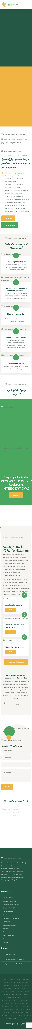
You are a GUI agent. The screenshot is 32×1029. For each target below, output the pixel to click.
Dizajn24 (19, 1015)
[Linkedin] (7, 885)
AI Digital (9, 1018)
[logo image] (10, 4)
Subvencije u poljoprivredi (16, 801)
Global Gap (17, 979)
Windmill (4, 1015)
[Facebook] (3, 885)
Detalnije (10, 609)
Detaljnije (8, 218)
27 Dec (24, 614)
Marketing (27, 1015)
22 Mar (24, 595)
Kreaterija (12, 1015)
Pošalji (7, 787)
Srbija (26, 1003)
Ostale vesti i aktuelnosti (16, 662)
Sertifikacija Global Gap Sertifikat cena (15, 982)
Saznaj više (9, 63)
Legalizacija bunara (13, 605)
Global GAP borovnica (14, 647)
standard (25, 979)
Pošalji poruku (10, 225)
